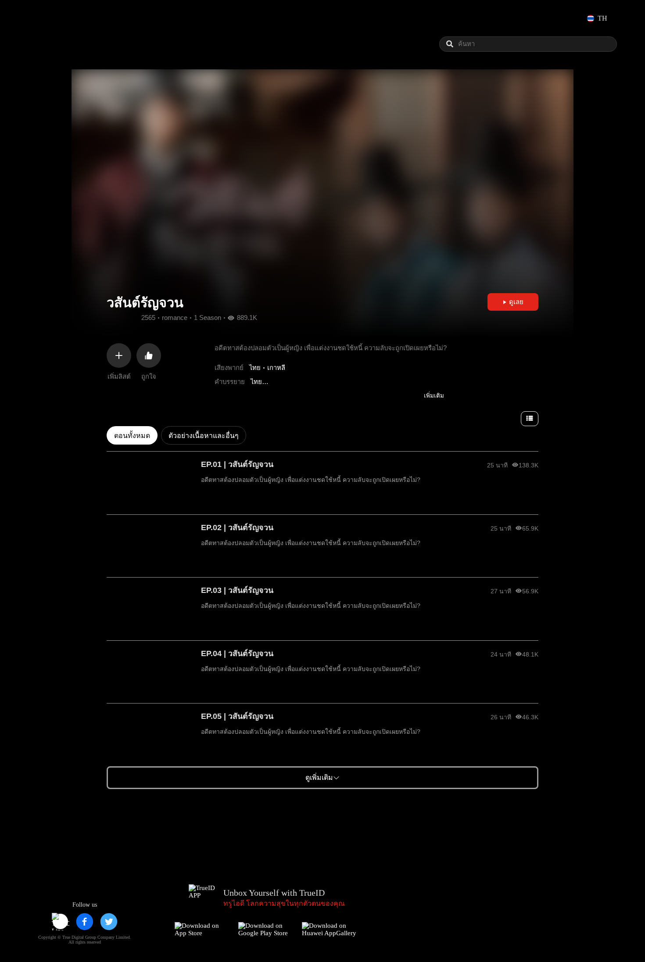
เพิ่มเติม (434, 395)
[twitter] (109, 921)
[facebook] (84, 921)
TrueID (54, 18)
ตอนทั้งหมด (132, 435)
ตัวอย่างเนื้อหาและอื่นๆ (203, 435)
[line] (60, 921)
